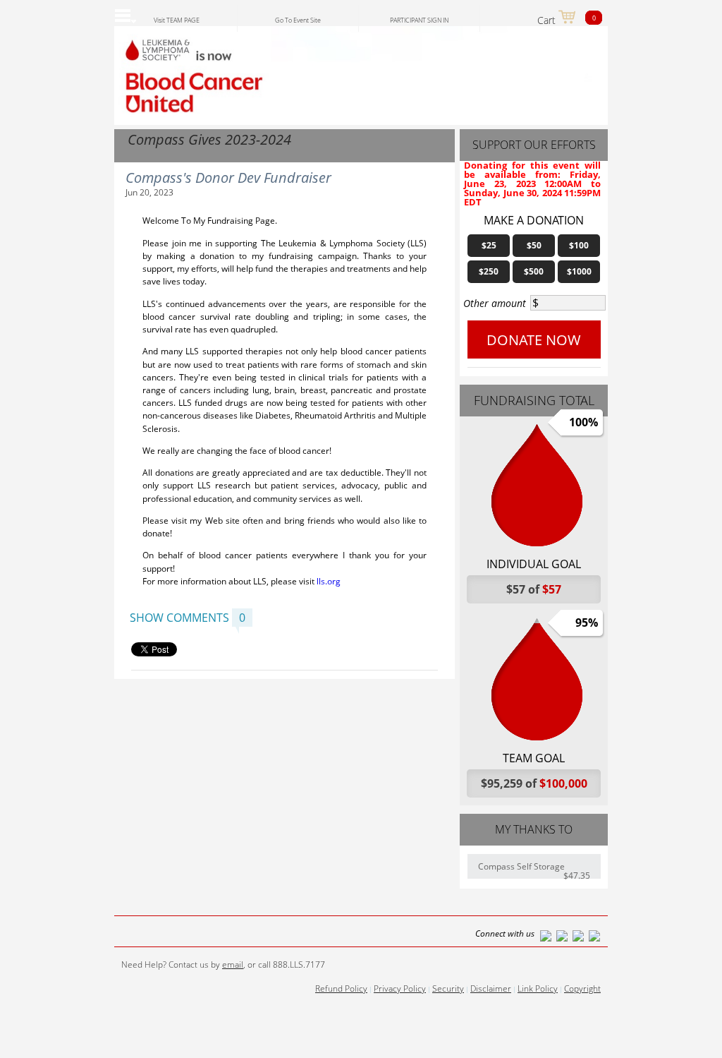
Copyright (582, 988)
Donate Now (534, 339)
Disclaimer (490, 988)
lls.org (329, 581)
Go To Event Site (298, 20)
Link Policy (538, 988)
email (232, 964)
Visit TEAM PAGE (177, 20)
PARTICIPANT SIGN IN (419, 20)
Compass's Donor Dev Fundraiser (228, 177)
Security (448, 988)
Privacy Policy (400, 988)
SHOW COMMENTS (179, 617)
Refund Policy (341, 988)
